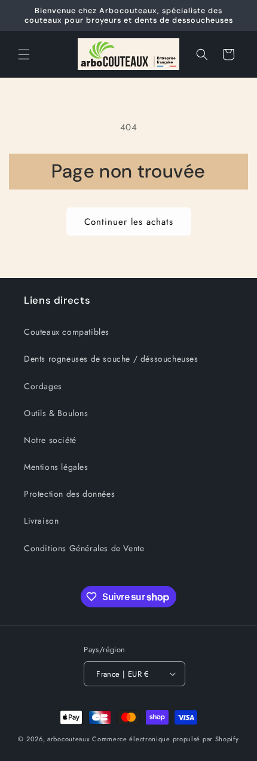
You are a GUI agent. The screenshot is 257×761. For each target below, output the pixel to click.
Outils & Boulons (56, 413)
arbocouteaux (68, 739)
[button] (24, 54)
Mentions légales (56, 467)
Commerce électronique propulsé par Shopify (165, 739)
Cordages (43, 386)
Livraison (41, 521)
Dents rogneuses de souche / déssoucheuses (111, 359)
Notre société (50, 440)
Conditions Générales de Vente (84, 548)
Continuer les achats (128, 221)
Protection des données (69, 494)
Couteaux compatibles (66, 332)
